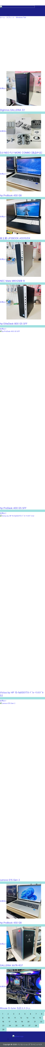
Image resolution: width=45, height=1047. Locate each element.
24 (10, 1025)
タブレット (10, 17)
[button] (8, 15)
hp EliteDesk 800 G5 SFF (13, 323)
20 (28, 1022)
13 (27, 1018)
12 (21, 1018)
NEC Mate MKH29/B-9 (12, 280)
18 (15, 1022)
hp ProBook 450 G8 (11, 195)
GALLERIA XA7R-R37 (11, 965)
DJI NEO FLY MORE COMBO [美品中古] (21, 152)
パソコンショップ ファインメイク (12, 1)
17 (9, 1022)
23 (3, 1025)
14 (34, 1018)
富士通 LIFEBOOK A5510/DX (15, 238)
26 (23, 1025)
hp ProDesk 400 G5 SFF (13, 508)
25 (16, 1025)
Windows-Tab (21, 17)
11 (15, 1018)
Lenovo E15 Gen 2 (10, 880)
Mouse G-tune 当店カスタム (15, 1008)
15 (40, 1018)
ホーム (2, 17)
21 (35, 1022)
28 (36, 1025)
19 (22, 1022)
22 (41, 1022)
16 (3, 1022)
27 (29, 1025)
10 (9, 1018)
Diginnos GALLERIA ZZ (12, 110)
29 (3, 1029)
